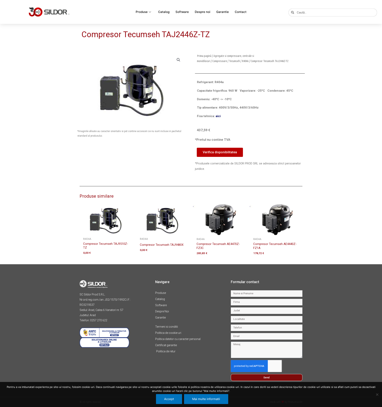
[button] (178, 59)
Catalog (164, 12)
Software (182, 12)
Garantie (222, 12)
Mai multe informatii (206, 399)
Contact (241, 12)
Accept (169, 399)
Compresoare (219, 61)
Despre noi (202, 12)
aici (218, 116)
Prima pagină (204, 55)
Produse (142, 12)
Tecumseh (234, 61)
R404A (245, 61)
